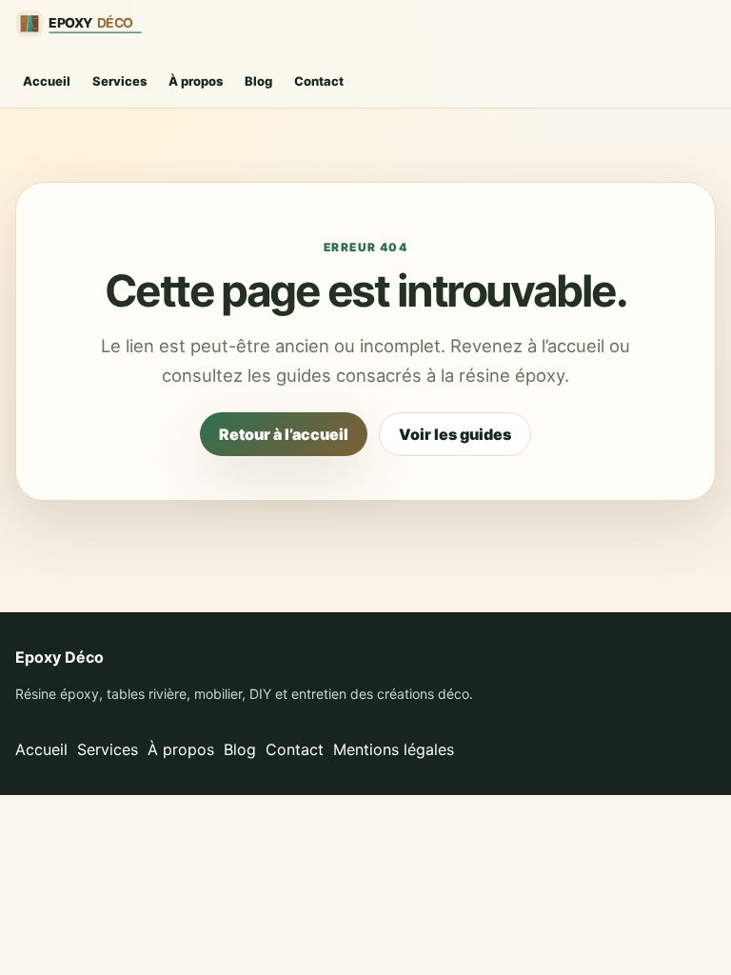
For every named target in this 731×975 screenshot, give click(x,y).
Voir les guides (455, 434)
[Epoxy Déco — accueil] (86, 24)
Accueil (46, 81)
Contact (319, 81)
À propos (195, 81)
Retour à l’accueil (283, 434)
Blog (258, 81)
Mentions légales (393, 749)
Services (119, 81)
